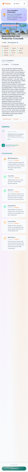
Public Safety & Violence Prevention (10, 25)
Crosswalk (15, 119)
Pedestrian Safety (7, 119)
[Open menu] (24, 3)
